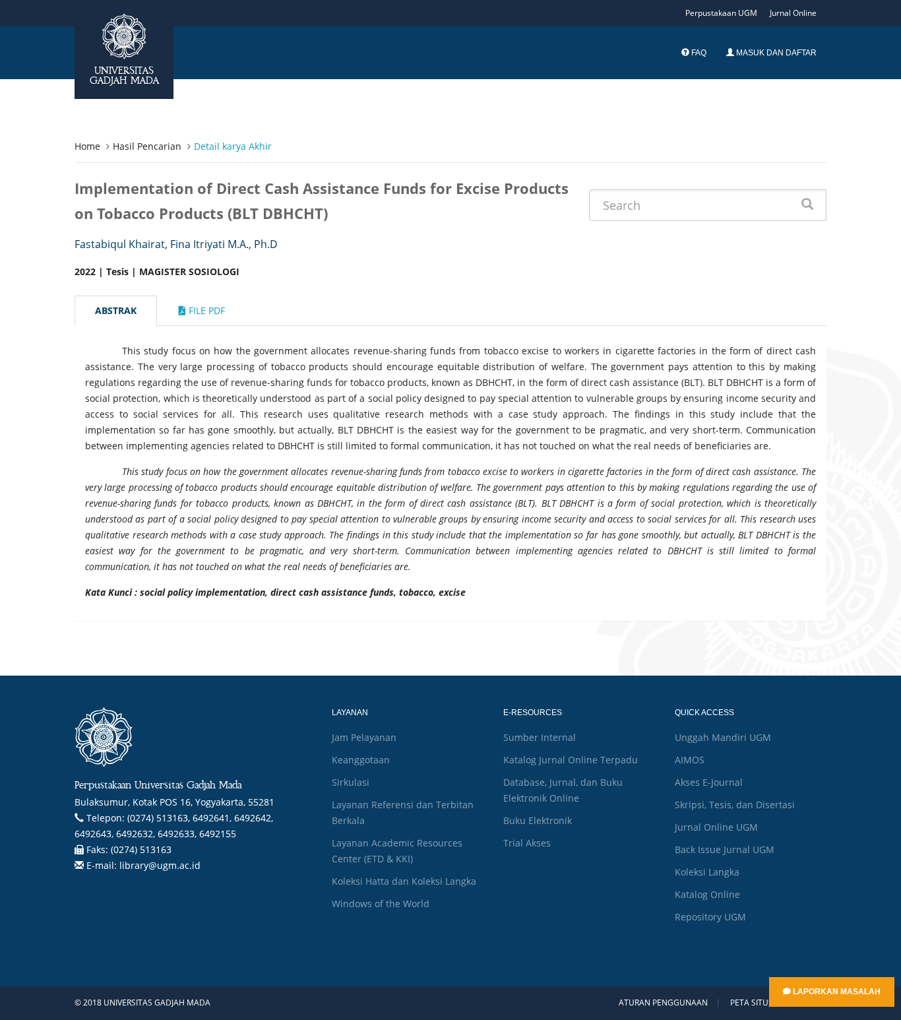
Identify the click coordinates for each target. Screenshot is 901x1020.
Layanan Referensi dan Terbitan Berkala (403, 812)
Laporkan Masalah (836, 991)
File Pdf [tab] (205, 310)
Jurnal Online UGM (716, 827)
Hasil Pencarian (147, 146)
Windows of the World (380, 903)
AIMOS (689, 759)
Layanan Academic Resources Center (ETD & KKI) (397, 851)
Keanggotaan (361, 759)
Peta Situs (751, 1003)
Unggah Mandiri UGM (723, 737)
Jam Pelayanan (364, 737)
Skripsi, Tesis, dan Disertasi (735, 804)
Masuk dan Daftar (775, 52)
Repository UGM (710, 916)
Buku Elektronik (537, 820)
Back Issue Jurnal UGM (724, 849)
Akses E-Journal (709, 782)
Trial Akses (527, 843)
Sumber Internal (539, 737)
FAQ (697, 52)
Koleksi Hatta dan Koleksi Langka (404, 881)
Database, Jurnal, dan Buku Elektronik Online (563, 790)
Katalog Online (707, 894)
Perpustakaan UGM (721, 12)
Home (87, 146)
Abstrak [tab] (116, 310)
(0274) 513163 (141, 849)
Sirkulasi (350, 782)
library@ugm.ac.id (160, 865)
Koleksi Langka (707, 872)
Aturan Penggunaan (663, 1003)
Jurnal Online (793, 12)
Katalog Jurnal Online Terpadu (570, 759)
